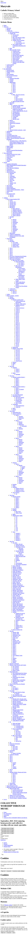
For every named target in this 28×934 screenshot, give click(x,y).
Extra (11, 771)
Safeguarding (10, 147)
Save (14, 932)
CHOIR (14, 117)
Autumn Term (16, 244)
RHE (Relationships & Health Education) (16, 165)
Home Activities (16, 724)
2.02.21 (17, 320)
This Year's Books (20, 397)
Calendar (9, 158)
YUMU (14, 708)
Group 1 (17, 369)
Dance (11, 181)
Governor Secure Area (12, 135)
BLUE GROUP (16, 214)
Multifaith (12, 102)
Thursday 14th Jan (17, 580)
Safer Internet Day (20, 405)
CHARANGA (16, 112)
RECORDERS (16, 113)
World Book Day (17, 396)
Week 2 (17, 379)
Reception (12, 241)
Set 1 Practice (16, 666)
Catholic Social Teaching (18, 40)
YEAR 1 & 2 (13, 202)
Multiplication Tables (17, 515)
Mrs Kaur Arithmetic (21, 549)
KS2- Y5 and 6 (19, 100)
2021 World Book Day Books (20, 673)
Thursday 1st (16, 636)
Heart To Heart (16, 58)
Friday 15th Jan (16, 582)
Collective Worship (14, 754)
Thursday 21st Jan (17, 587)
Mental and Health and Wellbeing (14, 787)
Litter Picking (16, 59)
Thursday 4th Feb (17, 601)
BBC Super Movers (17, 735)
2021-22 (15, 293)
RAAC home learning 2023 (13, 199)
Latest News (9, 157)
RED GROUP (16, 208)
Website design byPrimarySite (11, 852)
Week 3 (17, 381)
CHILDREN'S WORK (18, 720)
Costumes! (15, 682)
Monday (15, 219)
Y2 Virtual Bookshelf (18, 394)
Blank (14, 639)
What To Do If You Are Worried (17, 684)
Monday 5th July (20, 555)
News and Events (8, 153)
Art (10, 124)
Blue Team (18, 511)
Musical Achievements (18, 709)
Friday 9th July (19, 544)
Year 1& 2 (18, 731)
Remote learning (10, 71)
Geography (12, 121)
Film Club (12, 180)
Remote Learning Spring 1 (19, 377)
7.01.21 (17, 344)
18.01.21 (18, 335)
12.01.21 (18, 340)
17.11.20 (18, 356)
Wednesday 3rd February (18, 599)
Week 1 (17, 378)
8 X (16, 525)
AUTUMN (15, 242)
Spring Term (15, 245)
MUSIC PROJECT (17, 718)
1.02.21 (17, 321)
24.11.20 (18, 350)
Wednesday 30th (16, 635)
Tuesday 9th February (18, 605)
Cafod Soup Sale (17, 52)
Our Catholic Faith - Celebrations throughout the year (19, 46)
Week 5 (17, 384)
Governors (9, 134)
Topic (14, 532)
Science (11, 127)
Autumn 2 (18, 534)
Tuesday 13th (16, 640)
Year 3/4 (12, 195)
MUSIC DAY (16, 119)
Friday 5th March (17, 571)
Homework (15, 347)
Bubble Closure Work (18, 348)
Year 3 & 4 (18, 733)
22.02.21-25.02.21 (20, 308)
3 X (16, 518)
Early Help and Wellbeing (13, 168)
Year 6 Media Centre (17, 655)
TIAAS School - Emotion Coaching (18, 798)
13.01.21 (18, 339)
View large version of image (7, 828)
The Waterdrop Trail (17, 694)
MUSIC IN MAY (17, 701)
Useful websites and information (20, 301)
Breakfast (12, 173)
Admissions (9, 131)
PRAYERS (12, 233)
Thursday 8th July (20, 545)
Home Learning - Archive (13, 295)
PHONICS (12, 207)
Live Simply (18, 41)
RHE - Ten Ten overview (19, 94)
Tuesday (15, 221)
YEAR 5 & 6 (13, 204)
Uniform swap (16, 51)
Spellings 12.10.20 (20, 491)
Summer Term (16, 246)
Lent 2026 (15, 36)
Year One (12, 366)
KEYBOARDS (16, 115)
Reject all (3, 871)
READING (12, 206)
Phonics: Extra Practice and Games (18, 665)
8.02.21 (17, 314)
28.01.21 (18, 324)
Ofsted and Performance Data (14, 136)
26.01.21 (18, 327)
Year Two (12, 375)
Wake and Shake (16, 723)
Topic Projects (16, 492)
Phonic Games (16, 670)
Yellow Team (19, 513)
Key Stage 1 (21, 263)
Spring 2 (18, 537)
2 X (16, 517)
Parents (5, 162)
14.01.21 (18, 337)
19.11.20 (18, 354)
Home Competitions (17, 728)
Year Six (12, 631)
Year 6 (14, 92)
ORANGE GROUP (17, 212)
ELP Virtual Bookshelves (22, 277)
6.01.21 (17, 346)
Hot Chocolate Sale (17, 56)
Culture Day (12, 288)
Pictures (17, 693)
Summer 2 (18, 540)
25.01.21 (18, 328)
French (14, 409)
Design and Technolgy (15, 123)
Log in (5, 799)
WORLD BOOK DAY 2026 (13, 154)
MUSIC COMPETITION (19, 719)
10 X (17, 527)
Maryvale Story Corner (18, 260)
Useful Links (10, 191)
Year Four (12, 495)
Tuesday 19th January (18, 585)
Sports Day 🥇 (13, 290)
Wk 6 (17, 621)
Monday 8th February (18, 604)
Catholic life (9, 30)
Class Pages (9, 238)
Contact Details (10, 64)
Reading (12, 79)
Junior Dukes (13, 177)
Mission (8, 29)
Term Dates (9, 185)
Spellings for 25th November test (20, 618)
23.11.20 (18, 351)
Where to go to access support (17, 795)
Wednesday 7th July (20, 546)
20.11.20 (18, 352)
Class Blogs (12, 783)
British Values (10, 146)
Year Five (12, 541)
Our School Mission (14, 32)
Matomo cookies (8, 905)
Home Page (3, 2)
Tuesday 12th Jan (17, 578)
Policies (8, 132)
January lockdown (17, 413)
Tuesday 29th (16, 633)
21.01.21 (18, 331)
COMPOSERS (16, 711)
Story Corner (19, 403)
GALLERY (15, 116)
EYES (17, 730)
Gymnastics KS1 (20, 726)
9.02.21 (17, 313)
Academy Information (12, 164)
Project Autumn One (17, 629)
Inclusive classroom (14, 663)
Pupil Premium (10, 74)
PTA (8, 192)
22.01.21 (18, 329)
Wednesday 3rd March (18, 570)
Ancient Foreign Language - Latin (18, 130)
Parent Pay (3, 840)
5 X (16, 521)
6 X (16, 522)
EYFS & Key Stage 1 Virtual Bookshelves (22, 270)
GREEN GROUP (17, 210)
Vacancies (9, 67)
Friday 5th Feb (16, 602)
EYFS (14, 83)
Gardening (12, 176)
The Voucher (19, 398)
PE (10, 218)
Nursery (11, 240)
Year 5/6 (12, 196)
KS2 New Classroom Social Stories (18, 256)
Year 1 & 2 (15, 746)
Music (11, 104)
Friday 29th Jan (16, 595)
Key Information (7, 68)
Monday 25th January (18, 590)
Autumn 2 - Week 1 (20, 620)
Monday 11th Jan (17, 576)
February (15, 462)
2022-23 (15, 291)
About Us (6, 26)
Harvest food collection (18, 55)
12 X (17, 530)
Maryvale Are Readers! (15, 259)
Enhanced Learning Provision (17, 257)
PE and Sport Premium (12, 75)
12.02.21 (18, 309)
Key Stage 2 (21, 264)
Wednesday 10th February (19, 606)
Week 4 (17, 382)
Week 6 (17, 385)
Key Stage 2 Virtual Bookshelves (22, 274)
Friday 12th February (18, 609)
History (11, 120)
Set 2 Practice (16, 667)
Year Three (12, 411)
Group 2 (17, 370)
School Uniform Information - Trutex (15, 189)
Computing (12, 125)
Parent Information (20, 261)
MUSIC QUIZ (16, 707)
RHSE (11, 93)
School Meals (10, 187)
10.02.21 (18, 312)
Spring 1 (18, 536)
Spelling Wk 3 (19, 625)
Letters (8, 161)
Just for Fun (18, 741)
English (11, 81)
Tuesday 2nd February (18, 598)
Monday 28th (16, 632)
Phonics (14, 362)
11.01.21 (18, 341)
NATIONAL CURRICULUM (20, 700)
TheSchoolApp (10, 170)
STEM (11, 184)
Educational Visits (11, 193)
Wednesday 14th (16, 642)
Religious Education (14, 78)
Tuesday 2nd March (17, 568)
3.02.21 (17, 318)
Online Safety (10, 166)
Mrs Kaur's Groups (21, 553)
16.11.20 (18, 358)
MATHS (12, 216)
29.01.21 (18, 322)
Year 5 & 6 (18, 734)
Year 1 (14, 85)
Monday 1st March (17, 567)
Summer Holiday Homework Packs (18, 772)
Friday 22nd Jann (17, 589)
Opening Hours (10, 70)
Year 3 (14, 87)
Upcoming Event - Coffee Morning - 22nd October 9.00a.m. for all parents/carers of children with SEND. (18, 143)
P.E (10, 128)
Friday (14, 225)
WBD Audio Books (20, 282)
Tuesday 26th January (18, 591)
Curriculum (9, 77)
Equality (9, 149)
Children (6, 197)
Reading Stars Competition (19, 401)
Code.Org (18, 407)
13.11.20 (18, 359)
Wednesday (15, 222)
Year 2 (14, 86)
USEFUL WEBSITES (15, 234)
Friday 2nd (15, 637)
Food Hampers (16, 54)
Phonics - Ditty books (21, 303)
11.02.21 (18, 310)
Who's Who (9, 66)
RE (13, 365)
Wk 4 (17, 624)
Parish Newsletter (11, 155)
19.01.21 (18, 333)
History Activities (17, 753)
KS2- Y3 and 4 (19, 98)
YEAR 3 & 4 (13, 203)
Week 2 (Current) (20, 389)
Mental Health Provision (18, 101)
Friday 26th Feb (16, 565)
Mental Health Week (14, 788)
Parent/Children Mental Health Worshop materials (20, 793)
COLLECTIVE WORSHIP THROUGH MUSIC (19, 109)
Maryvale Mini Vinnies (15, 49)
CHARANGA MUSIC (18, 716)
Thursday (15, 223)
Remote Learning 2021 (18, 299)
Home (5, 25)
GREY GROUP (16, 215)
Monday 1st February (18, 597)
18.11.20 (18, 355)
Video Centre (13, 784)
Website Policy (7, 846)
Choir (11, 174)
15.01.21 (18, 336)
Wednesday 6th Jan (17, 572)
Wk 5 (17, 623)
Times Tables (19, 737)
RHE (11, 48)
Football (11, 178)
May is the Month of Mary (19, 37)
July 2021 (15, 542)
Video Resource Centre (12, 785)
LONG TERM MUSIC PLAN (20, 111)
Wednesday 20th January (18, 586)
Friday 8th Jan (16, 575)
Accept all (9, 871)
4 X (16, 519)
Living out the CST (20, 43)
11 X (17, 529)
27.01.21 (18, 325)
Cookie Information (8, 845)
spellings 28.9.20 (20, 488)
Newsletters (9, 159)
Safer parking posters (17, 60)
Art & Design (19, 563)
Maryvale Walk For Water (19, 692)
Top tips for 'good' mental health (17, 796)
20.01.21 (18, 332)
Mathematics (13, 82)
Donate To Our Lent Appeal (19, 696)
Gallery (8, 294)
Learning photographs (18, 790)
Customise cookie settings (18, 871)
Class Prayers (19, 360)
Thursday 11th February (18, 608)
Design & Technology (15, 743)
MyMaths (18, 374)
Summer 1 (18, 538)
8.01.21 (17, 343)
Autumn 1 (18, 533)
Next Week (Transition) (21, 564)
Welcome (9, 28)
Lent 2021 (12, 690)
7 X (16, 523)
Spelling (14, 510)
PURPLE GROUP (17, 211)
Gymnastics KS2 (20, 727)
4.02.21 (17, 317)
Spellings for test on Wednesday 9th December (20, 615)
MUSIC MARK (16, 106)
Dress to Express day (17, 791)
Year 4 (14, 89)
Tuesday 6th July (20, 551)
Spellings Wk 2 (19, 627)
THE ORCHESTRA (18, 712)
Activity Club (13, 183)
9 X (16, 526)
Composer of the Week (18, 105)
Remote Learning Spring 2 (19, 386)
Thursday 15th (16, 643)
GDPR (8, 73)
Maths (14, 363)
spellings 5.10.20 (20, 489)
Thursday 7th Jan (17, 574)
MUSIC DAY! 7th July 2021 (19, 699)
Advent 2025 (16, 35)
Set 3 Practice (16, 669)
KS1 (17, 97)
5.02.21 (17, 316)
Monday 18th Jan (17, 583)
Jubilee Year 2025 (17, 39)
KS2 (17, 739)
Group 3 (17, 371)
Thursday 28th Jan (17, 594)
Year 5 (14, 90)
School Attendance (11, 188)
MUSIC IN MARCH (18, 703)
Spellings (15, 367)
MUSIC (11, 697)
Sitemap (5, 844)
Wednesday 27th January (18, 593)
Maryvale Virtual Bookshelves (20, 266)
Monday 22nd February (18, 610)
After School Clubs (11, 172)
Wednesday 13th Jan (17, 579)
